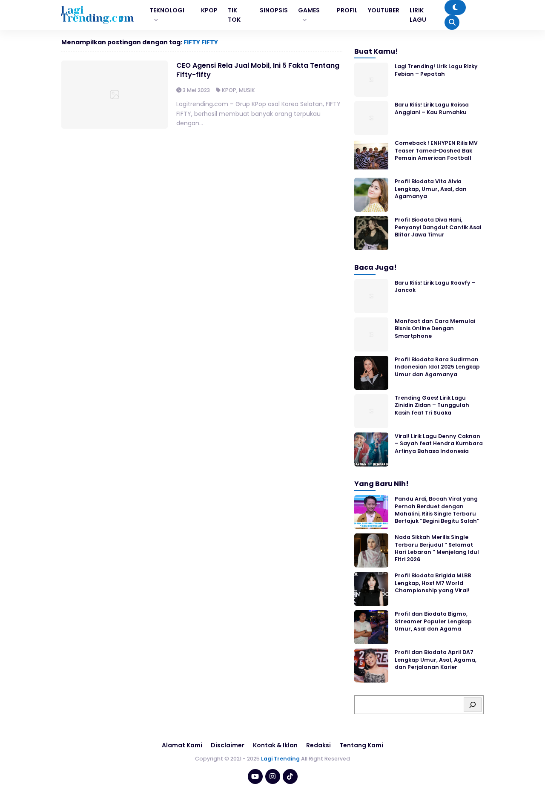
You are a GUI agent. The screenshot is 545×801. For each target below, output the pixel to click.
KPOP (229, 90)
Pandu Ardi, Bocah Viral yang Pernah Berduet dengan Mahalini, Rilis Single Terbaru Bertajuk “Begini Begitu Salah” (437, 509)
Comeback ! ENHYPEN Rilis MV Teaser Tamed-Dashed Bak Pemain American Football (436, 150)
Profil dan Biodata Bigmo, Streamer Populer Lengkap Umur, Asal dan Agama (433, 621)
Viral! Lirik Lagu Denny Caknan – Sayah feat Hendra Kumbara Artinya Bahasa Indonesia (439, 443)
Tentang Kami (361, 745)
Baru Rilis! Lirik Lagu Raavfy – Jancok (435, 286)
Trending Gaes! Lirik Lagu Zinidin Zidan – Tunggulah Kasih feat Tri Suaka (432, 405)
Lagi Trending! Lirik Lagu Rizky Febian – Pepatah (436, 70)
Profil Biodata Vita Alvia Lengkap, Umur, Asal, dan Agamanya (431, 189)
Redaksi (318, 745)
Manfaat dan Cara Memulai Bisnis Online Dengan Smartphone (435, 328)
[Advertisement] (272, 777)
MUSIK (247, 90)
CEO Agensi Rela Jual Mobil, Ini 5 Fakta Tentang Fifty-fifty (257, 70)
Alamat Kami (182, 745)
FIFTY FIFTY (201, 42)
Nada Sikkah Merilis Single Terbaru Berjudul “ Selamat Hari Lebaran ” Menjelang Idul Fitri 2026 (437, 548)
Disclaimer (227, 745)
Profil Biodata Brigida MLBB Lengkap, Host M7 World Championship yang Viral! (433, 583)
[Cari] (473, 704)
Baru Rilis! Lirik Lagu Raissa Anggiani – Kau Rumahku (432, 108)
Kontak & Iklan (275, 745)
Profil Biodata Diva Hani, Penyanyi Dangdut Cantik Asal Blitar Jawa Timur (438, 227)
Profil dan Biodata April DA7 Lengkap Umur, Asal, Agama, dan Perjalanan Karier (435, 659)
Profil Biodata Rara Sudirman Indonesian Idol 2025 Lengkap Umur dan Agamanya (437, 367)
